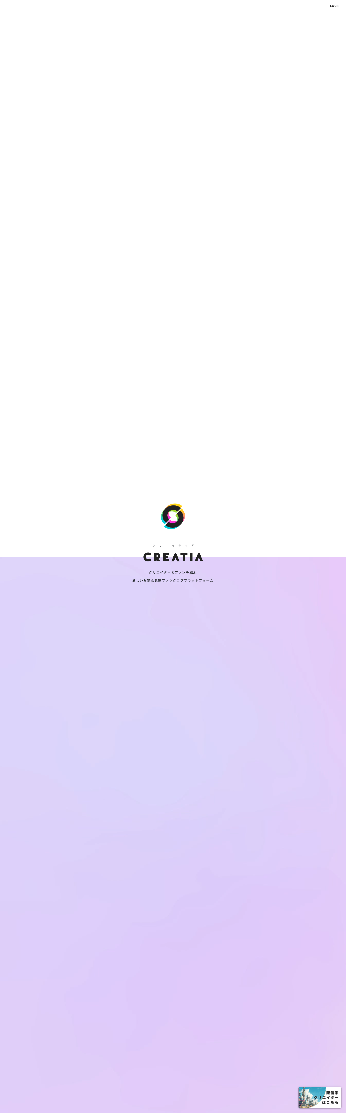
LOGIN (335, 5)
